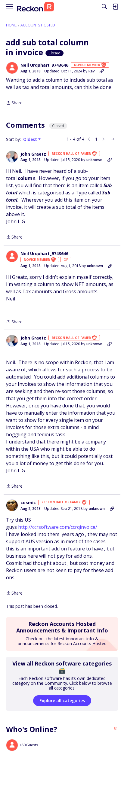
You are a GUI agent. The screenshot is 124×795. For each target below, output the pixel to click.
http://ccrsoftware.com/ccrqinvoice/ (57, 527)
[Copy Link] (101, 71)
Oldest (30, 139)
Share (14, 103)
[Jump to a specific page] (113, 139)
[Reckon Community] (35, 7)
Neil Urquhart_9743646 (44, 65)
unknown (94, 159)
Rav (91, 71)
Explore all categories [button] (62, 700)
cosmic (28, 502)
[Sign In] (115, 6)
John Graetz (33, 154)
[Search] (104, 6)
